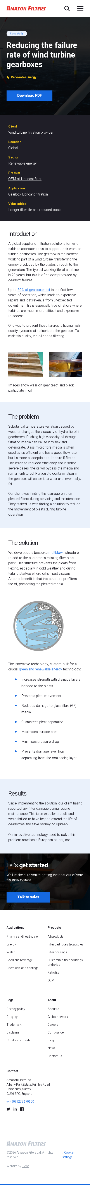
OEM (51, 980)
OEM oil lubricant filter (25, 179)
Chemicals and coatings (22, 968)
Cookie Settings (68, 1154)
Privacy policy (16, 1009)
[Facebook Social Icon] (22, 1109)
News (51, 1048)
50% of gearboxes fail (33, 289)
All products (55, 936)
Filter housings (57, 952)
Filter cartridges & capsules (65, 944)
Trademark (14, 1024)
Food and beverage (20, 960)
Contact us (55, 1056)
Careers (53, 1024)
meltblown (56, 552)
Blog (51, 1040)
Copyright (13, 1017)
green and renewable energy (40, 669)
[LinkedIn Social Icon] (15, 1109)
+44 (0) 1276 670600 (20, 1101)
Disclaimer (14, 1032)
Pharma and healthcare (22, 936)
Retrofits (53, 972)
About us (53, 1009)
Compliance (56, 1032)
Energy (11, 944)
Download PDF (29, 96)
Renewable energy (22, 163)
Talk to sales (28, 897)
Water (11, 952)
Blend (25, 1166)
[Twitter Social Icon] (8, 1109)
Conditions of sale (19, 1040)
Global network (58, 1017)
